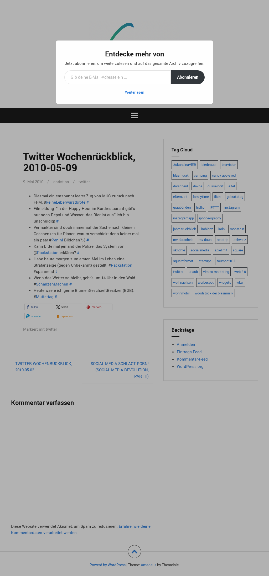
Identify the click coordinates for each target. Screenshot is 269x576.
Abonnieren (187, 77)
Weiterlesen (134, 92)
